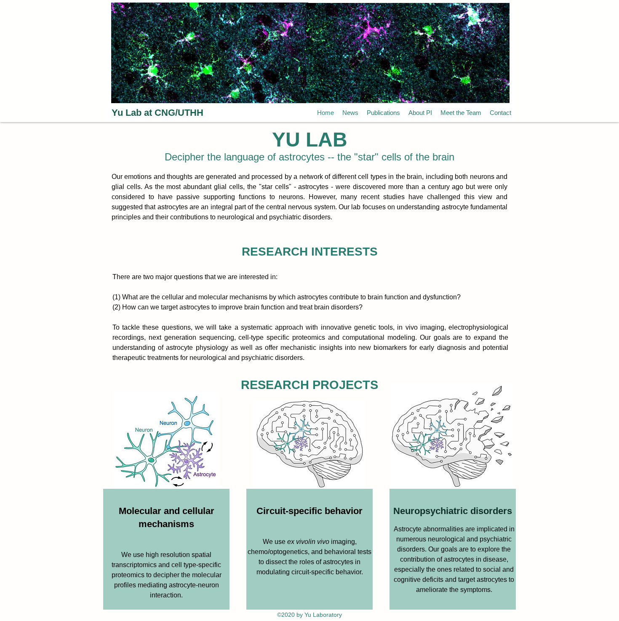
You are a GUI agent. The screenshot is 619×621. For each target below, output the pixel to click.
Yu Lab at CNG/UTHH (157, 112)
